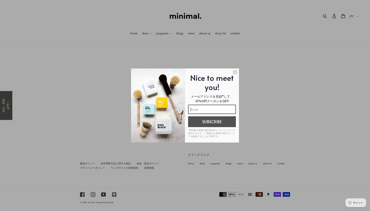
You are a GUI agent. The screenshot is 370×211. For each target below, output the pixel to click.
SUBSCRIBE (212, 121)
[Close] (235, 72)
